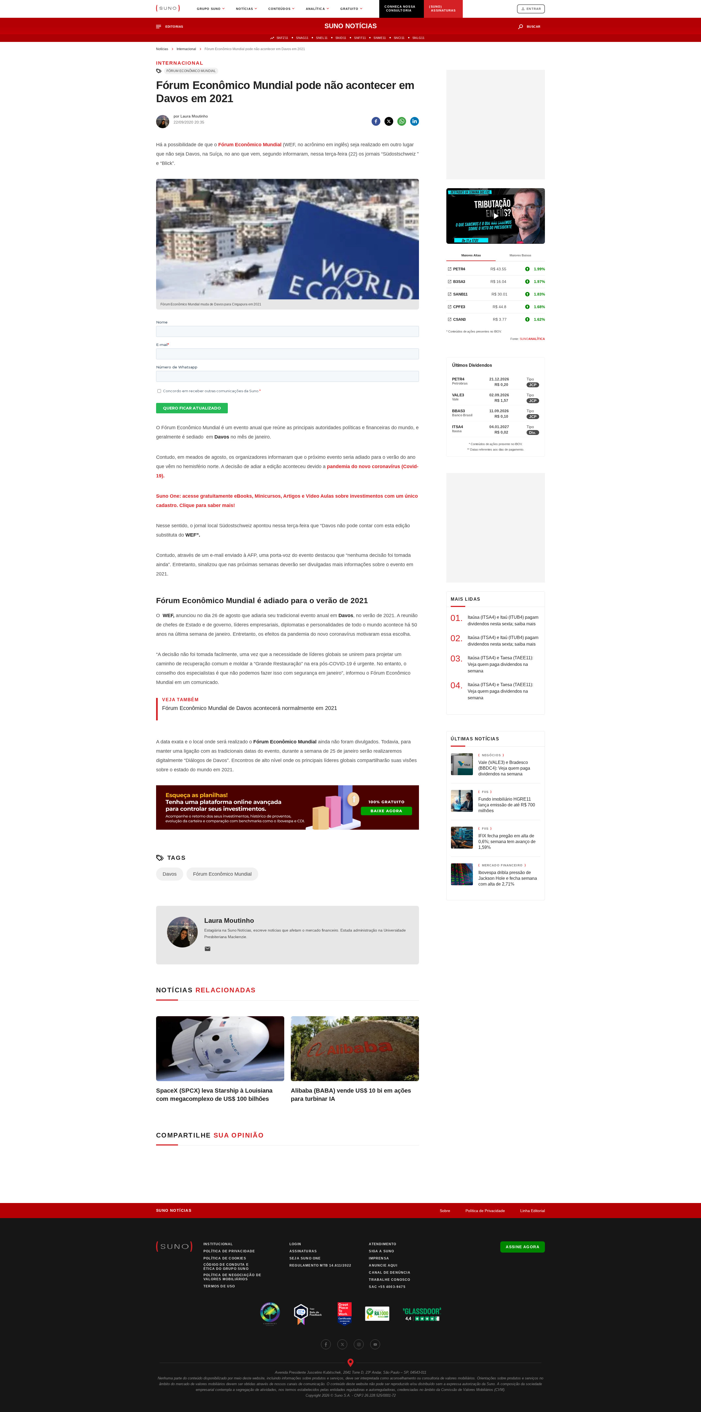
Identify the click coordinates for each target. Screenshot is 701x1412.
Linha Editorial (532, 1210)
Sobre (445, 1210)
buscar (534, 26)
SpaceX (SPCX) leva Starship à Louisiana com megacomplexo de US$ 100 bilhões (214, 1094)
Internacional (186, 49)
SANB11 (460, 294)
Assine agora (522, 1247)
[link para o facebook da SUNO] (326, 1344)
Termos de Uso (219, 1286)
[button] (172, 26)
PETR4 (459, 269)
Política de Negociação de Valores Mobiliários (232, 1277)
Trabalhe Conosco (389, 1280)
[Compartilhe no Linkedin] (414, 121)
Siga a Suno (381, 1251)
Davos (170, 874)
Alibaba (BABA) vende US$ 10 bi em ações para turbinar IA (351, 1094)
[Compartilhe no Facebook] (376, 121)
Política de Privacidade (485, 1210)
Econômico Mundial (258, 144)
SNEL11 (321, 37)
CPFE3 (459, 307)
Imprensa (379, 1258)
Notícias (162, 49)
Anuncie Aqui (383, 1265)
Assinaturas (303, 1251)
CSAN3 (459, 319)
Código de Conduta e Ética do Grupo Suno (226, 1267)
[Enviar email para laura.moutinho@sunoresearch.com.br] (207, 949)
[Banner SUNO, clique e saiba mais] (287, 811)
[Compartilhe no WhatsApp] (401, 121)
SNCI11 (399, 37)
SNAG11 (302, 37)
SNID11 (340, 37)
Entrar (534, 8)
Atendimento (382, 1244)
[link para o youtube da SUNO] (375, 1344)
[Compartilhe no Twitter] (388, 121)
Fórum (226, 144)
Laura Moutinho (229, 920)
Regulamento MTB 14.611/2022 (320, 1265)
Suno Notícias (173, 1210)
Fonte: (527, 338)
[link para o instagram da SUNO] (359, 1344)
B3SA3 (459, 281)
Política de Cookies (224, 1258)
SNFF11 (360, 37)
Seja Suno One (305, 1258)
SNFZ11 (282, 37)
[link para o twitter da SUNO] (342, 1344)
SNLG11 (418, 37)
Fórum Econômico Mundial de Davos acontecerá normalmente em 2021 (249, 708)
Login (295, 1244)
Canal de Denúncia (389, 1272)
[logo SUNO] (168, 9)
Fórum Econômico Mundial (191, 71)
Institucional (218, 1244)
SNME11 (380, 37)
